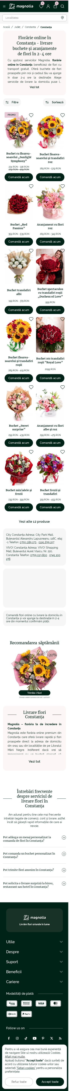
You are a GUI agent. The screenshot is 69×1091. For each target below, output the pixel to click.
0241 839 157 (46, 542)
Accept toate (50, 1081)
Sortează (57, 102)
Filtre (15, 102)
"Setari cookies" (25, 1068)
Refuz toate (19, 1081)
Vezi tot (34, 87)
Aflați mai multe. (15, 1056)
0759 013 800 (38, 555)
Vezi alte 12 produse (34, 521)
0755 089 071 (28, 542)
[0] (41, 6)
